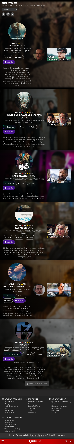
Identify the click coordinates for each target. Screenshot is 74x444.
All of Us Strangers (17, 286)
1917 (24, 344)
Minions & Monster (57, 408)
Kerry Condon (14, 51)
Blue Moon (24, 227)
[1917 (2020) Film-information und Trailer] (24, 331)
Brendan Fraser (20, 49)
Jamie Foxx (28, 179)
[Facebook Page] (3, 14)
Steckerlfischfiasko (34, 406)
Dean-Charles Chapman (11, 350)
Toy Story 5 (54, 404)
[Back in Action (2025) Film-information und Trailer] (24, 162)
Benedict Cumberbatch (22, 348)
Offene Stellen (9, 427)
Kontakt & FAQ (9, 420)
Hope (30, 410)
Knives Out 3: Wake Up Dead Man (24, 116)
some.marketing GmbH (26, 435)
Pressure (17, 45)
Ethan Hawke (19, 231)
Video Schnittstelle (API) (12, 429)
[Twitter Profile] (12, 14)
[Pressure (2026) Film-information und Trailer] (17, 31)
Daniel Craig (16, 120)
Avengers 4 (31, 404)
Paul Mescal (26, 289)
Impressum (61, 435)
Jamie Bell (18, 291)
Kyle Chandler (39, 179)
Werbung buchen (10, 424)
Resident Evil (9, 410)
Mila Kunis (34, 120)
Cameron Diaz (19, 179)
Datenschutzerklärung (37, 437)
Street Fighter (32, 412)
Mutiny (7, 404)
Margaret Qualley (29, 231)
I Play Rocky (31, 408)
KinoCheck (11, 435)
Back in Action (23, 175)
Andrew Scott (17, 289)
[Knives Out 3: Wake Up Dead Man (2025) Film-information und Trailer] (24, 101)
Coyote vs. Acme (10, 412)
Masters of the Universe (59, 406)
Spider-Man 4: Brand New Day (61, 402)
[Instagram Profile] (8, 14)
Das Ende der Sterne (11, 406)
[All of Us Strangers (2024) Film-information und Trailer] (17, 272)
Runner (7, 408)
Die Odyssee (55, 410)
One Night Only (9, 402)
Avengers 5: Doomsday (35, 402)
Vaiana (53, 412)
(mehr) (17, 85)
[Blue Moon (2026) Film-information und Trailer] (24, 214)
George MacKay (36, 348)
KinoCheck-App (9, 422)
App (71, 441)
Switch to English (10, 431)
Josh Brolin (24, 120)
